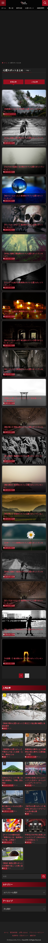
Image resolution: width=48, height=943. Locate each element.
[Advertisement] (24, 35)
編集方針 (33, 935)
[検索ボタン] (45, 3)
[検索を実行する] (43, 876)
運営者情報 (13, 932)
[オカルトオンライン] (24, 3)
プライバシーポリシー (36, 932)
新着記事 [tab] (13, 82)
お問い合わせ (23, 932)
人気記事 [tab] (34, 82)
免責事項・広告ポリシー (20, 935)
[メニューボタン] (3, 3)
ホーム (6, 932)
